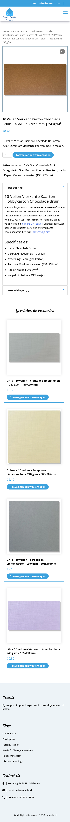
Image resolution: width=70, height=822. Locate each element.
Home (5, 31)
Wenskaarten (9, 733)
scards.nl (51, 815)
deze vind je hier (41, 231)
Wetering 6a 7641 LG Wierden (24, 783)
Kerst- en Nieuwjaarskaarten (17, 750)
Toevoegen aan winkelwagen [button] (27, 397)
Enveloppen (8, 739)
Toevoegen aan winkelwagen (33, 155)
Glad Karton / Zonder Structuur (38, 170)
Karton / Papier (19, 31)
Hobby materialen (11, 755)
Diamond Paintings (12, 761)
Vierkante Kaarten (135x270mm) (32, 35)
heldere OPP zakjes (32, 223)
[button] (66, 13)
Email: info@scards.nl (20, 790)
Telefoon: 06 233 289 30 (22, 797)
